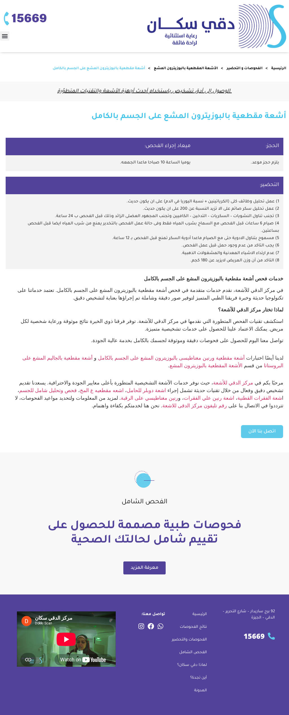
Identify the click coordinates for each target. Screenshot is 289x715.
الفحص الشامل (193, 652)
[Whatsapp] (160, 626)
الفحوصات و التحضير (244, 69)
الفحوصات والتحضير (189, 640)
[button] (4, 36)
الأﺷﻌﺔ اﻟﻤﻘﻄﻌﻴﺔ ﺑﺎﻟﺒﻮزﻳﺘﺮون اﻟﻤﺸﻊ (186, 69)
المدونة (200, 690)
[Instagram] (141, 626)
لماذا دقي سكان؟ (192, 665)
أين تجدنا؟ (198, 678)
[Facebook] (151, 626)
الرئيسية (278, 69)
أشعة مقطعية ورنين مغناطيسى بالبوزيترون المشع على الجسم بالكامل (171, 357)
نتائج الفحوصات (193, 627)
